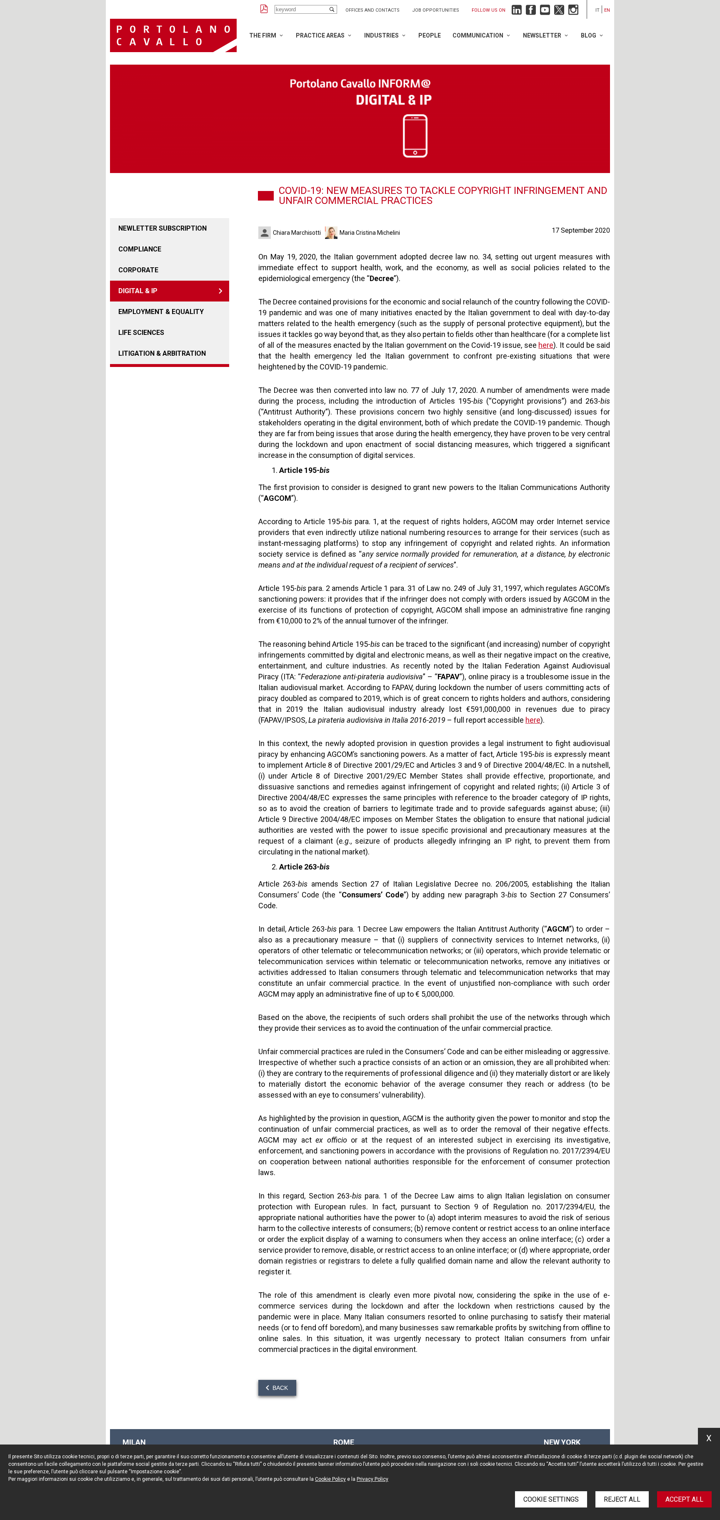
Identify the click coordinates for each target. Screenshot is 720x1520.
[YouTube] (545, 12)
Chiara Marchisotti (297, 233)
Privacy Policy (372, 1479)
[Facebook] (531, 12)
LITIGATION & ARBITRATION (162, 353)
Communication (477, 35)
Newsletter (542, 35)
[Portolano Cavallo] (173, 35)
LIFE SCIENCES (141, 333)
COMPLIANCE (139, 249)
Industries (381, 35)
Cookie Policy (330, 1479)
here (545, 345)
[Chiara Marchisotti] (265, 232)
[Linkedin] (517, 12)
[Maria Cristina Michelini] (332, 232)
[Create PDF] (264, 9)
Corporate (138, 270)
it (597, 10)
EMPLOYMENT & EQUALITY (161, 312)
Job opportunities (435, 10)
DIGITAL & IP (138, 291)
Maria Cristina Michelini (370, 233)
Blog (588, 35)
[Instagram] (573, 12)
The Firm (262, 35)
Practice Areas (320, 35)
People (429, 35)
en (607, 10)
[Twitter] (559, 12)
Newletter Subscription (162, 228)
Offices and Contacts (372, 10)
